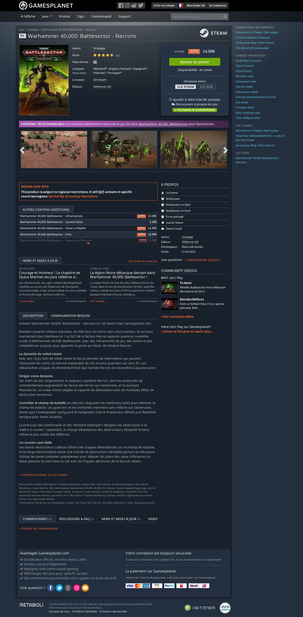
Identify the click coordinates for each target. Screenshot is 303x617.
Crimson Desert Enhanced (253, 37)
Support (124, 16)
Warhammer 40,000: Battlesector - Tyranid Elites (51, 222)
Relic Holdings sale (248, 113)
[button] (180, 5)
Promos (64, 16)
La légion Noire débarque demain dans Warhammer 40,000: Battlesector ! (122, 274)
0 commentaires (76, 301)
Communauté (101, 16)
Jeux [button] (45, 16)
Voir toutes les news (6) (142, 261)
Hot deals (242, 102)
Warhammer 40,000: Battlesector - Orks (45, 234)
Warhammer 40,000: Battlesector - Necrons (69, 29)
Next (225, 149)
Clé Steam (99, 80)
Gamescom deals (247, 92)
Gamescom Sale (246, 81)
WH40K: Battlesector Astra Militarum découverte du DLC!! (202, 289)
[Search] (225, 16)
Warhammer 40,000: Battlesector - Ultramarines (51, 216)
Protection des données (113, 611)
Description (33, 315)
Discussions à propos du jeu (196, 104)
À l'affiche (28, 16)
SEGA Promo (244, 71)
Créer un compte (164, 5)
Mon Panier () (196, 5)
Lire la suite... (27, 301)
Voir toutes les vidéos (178, 317)
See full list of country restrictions (73, 196)
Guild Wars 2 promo (249, 61)
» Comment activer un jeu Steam (43, 475)
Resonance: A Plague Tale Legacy (257, 32)
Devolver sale (244, 76)
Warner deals (244, 87)
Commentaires (37, 519)
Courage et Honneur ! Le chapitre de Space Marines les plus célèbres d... (49, 274)
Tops (80, 16)
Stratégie (33, 29)
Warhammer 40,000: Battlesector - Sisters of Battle (53, 228)
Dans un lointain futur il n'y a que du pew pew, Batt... (202, 305)
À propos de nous (59, 611)
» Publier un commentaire (38, 528)
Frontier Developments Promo (256, 97)
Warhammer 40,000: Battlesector (163, 124)
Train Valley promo (248, 118)
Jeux (21, 29)
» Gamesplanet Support (202, 260)
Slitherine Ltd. (102, 87)
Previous (22, 149)
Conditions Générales (84, 611)
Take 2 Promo (245, 66)
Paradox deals (245, 107)
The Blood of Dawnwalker (252, 48)
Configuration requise (70, 315)
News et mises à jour (40, 260)
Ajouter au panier (194, 61)
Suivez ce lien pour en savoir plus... (188, 331)
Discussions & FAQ (76, 519)
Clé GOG (206, 87)
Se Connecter (217, 5)
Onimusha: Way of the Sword (255, 43)
